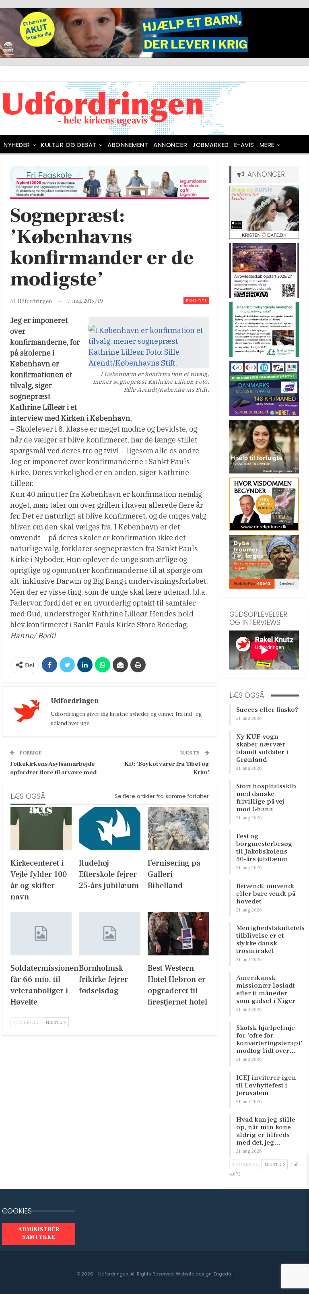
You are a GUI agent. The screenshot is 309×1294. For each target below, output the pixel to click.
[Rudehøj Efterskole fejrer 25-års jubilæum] (109, 828)
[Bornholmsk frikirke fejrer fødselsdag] (109, 933)
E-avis (244, 145)
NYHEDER (17, 145)
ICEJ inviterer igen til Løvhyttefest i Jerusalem (266, 1085)
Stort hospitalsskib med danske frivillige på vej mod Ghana (266, 798)
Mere (267, 145)
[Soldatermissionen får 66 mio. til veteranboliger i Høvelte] (41, 933)
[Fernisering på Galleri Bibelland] (178, 828)
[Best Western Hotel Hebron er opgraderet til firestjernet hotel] (178, 933)
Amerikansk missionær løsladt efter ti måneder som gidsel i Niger (265, 989)
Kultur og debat (69, 145)
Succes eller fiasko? (267, 709)
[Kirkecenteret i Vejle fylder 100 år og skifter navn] (41, 828)
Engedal (223, 1274)
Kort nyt (196, 300)
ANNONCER (170, 145)
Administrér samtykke (38, 1233)
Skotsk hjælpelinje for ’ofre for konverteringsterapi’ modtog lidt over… (269, 1039)
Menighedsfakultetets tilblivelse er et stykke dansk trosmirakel (270, 939)
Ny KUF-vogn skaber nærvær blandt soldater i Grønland (262, 748)
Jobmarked (210, 145)
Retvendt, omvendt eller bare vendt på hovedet (265, 894)
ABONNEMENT (127, 145)
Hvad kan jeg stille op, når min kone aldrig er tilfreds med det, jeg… (265, 1131)
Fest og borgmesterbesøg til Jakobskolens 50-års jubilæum (264, 848)
